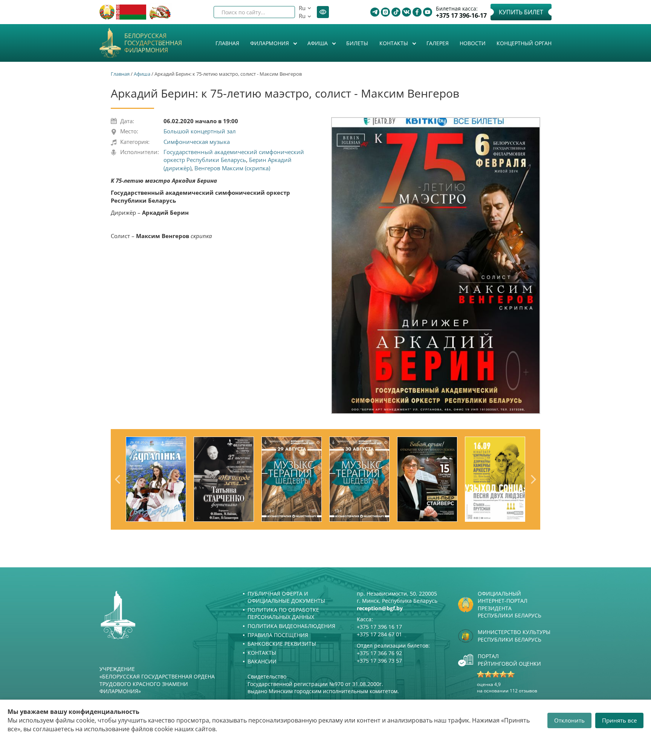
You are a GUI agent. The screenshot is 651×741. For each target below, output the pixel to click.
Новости (473, 43)
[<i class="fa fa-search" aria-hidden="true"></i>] (282, 12)
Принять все (619, 720)
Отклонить (569, 720)
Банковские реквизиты (282, 643)
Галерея (437, 43)
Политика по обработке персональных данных (283, 613)
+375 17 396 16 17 (379, 626)
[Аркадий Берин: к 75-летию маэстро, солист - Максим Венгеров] (435, 265)
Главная (227, 43)
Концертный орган (524, 43)
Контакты (394, 43)
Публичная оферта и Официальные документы (286, 597)
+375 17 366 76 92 (379, 653)
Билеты (357, 43)
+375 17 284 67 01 (379, 634)
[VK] (406, 12)
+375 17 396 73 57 (379, 660)
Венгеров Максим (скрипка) (232, 168)
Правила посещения (278, 635)
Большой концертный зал (200, 131)
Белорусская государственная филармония (153, 43)
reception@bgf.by (380, 608)
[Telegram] (374, 12)
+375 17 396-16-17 (461, 15)
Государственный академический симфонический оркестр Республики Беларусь (234, 155)
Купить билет (521, 12)
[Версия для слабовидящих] (323, 12)
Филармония (270, 43)
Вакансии (262, 661)
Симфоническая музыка (197, 141)
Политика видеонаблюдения (291, 625)
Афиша (318, 43)
